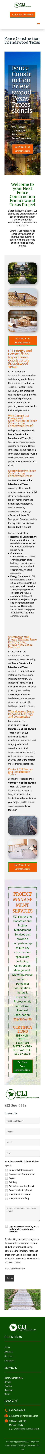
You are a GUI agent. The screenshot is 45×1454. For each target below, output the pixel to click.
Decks (7, 1394)
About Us (8, 1352)
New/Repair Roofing (19, 1198)
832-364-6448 (22, 1019)
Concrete (8, 1390)
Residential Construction (21, 1170)
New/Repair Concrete (19, 1194)
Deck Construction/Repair (21, 1186)
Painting (13, 1182)
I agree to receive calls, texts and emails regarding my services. (24, 1229)
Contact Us (9, 1360)
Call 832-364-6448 (22, 14)
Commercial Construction (21, 1174)
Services (8, 1356)
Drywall (12, 1178)
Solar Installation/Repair (20, 1190)
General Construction (13, 1378)
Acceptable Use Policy (15, 1269)
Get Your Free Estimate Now (22, 149)
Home (7, 1347)
